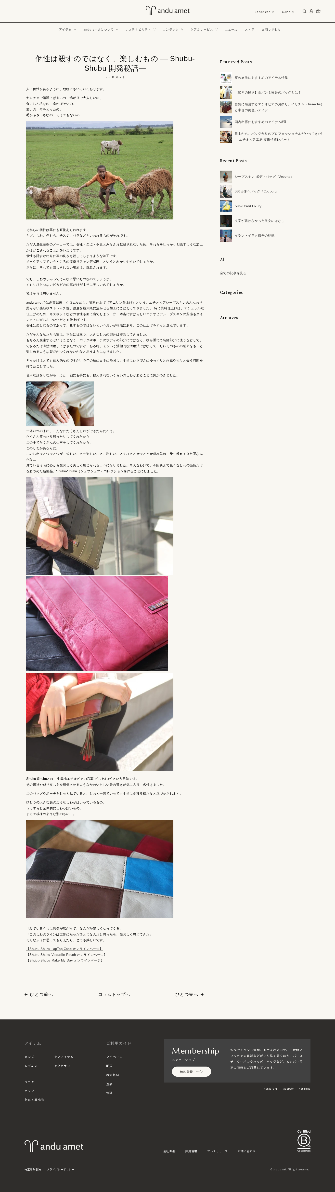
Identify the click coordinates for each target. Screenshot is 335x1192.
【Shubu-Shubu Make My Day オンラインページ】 (65, 960)
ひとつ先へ (186, 994)
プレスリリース (217, 1151)
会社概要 (169, 1151)
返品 (109, 1084)
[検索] (304, 11)
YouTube (304, 1088)
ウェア (29, 1082)
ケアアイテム (64, 1057)
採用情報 (191, 1151)
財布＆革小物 (34, 1099)
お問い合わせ (247, 1151)
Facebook (288, 1088)
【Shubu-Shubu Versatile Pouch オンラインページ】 (66, 955)
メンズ (29, 1057)
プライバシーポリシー (60, 1169)
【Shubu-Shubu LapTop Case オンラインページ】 (64, 949)
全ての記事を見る (233, 273)
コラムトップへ (114, 994)
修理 (109, 1093)
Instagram (270, 1088)
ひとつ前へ (41, 994)
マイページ (114, 1057)
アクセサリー (64, 1066)
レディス (31, 1066)
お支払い (112, 1075)
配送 (109, 1066)
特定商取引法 (33, 1169)
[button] (67, 29)
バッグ (29, 1091)
